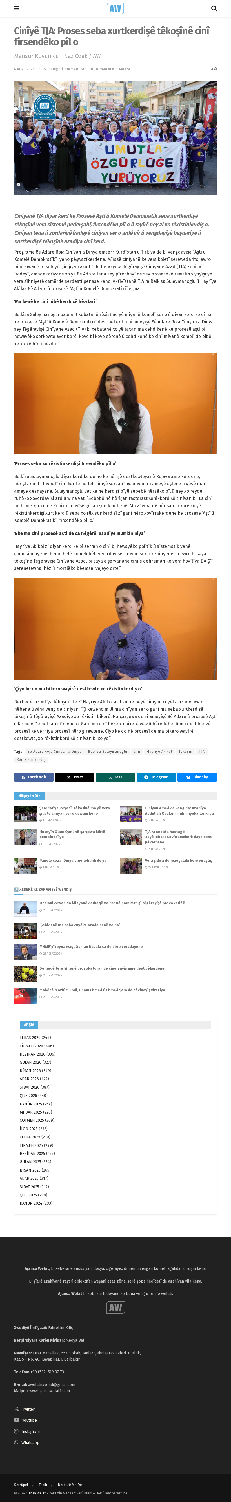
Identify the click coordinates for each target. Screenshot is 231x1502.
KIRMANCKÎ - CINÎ (79, 69)
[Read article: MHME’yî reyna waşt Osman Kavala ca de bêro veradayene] (25, 952)
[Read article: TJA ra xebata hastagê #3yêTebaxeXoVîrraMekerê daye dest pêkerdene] (131, 837)
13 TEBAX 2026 (51, 820)
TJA (202, 752)
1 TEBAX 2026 (50, 867)
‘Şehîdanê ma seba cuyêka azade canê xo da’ (79, 925)
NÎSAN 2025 (30, 1170)
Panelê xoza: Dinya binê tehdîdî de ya (72, 860)
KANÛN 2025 (31, 1104)
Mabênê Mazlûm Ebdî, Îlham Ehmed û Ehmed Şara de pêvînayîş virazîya (102, 990)
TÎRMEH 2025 (31, 1145)
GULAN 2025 (30, 1161)
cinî (137, 752)
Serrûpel (21, 1485)
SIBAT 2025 (29, 1187)
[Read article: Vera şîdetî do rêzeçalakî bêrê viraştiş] (131, 866)
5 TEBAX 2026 (156, 820)
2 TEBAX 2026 (156, 849)
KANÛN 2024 (31, 1203)
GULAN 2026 (30, 1062)
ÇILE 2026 (28, 1095)
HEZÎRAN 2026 (32, 1054)
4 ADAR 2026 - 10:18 (30, 69)
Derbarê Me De (70, 1485)
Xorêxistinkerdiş (31, 760)
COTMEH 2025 (32, 1120)
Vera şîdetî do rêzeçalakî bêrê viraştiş (178, 860)
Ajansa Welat (36, 1493)
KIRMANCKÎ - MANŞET (114, 69)
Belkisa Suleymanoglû (107, 752)
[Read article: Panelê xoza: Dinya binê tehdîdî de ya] (25, 866)
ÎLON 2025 (29, 1128)
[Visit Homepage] (115, 8)
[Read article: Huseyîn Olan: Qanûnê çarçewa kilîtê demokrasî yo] (25, 837)
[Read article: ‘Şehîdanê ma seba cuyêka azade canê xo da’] (25, 931)
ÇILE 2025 (28, 1195)
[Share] (34, 777)
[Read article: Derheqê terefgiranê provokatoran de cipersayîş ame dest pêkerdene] (25, 974)
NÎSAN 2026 (30, 1070)
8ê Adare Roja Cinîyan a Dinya (55, 752)
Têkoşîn (185, 752)
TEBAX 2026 (30, 1037)
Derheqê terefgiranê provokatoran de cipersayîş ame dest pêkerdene (102, 968)
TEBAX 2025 (30, 1137)
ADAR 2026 (29, 1079)
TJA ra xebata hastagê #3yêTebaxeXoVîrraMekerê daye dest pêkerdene (178, 837)
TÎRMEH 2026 (31, 1046)
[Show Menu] (16, 8)
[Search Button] (214, 8)
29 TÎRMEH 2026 (158, 867)
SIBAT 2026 (29, 1087)
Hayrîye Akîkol (159, 752)
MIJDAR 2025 (31, 1112)
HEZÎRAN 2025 (32, 1153)
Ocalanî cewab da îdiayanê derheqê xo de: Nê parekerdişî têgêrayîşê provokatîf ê (112, 903)
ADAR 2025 (29, 1178)
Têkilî (43, 1485)
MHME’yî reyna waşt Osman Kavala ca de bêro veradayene (91, 947)
